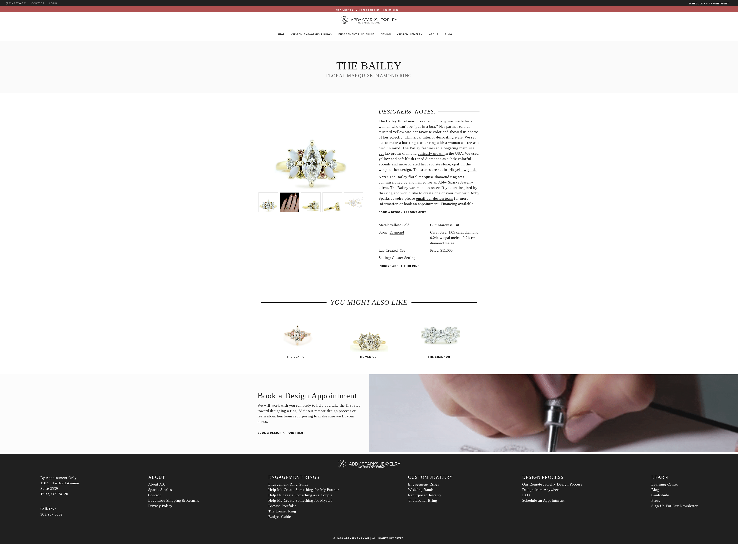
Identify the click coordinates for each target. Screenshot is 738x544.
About (433, 34)
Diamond (397, 232)
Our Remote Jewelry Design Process (552, 484)
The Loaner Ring (282, 511)
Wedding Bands (421, 489)
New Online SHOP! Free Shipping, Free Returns (367, 9)
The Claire (296, 356)
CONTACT (38, 3)
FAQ (526, 495)
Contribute (660, 495)
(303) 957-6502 (16, 3)
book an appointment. (422, 204)
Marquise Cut (448, 225)
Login (53, 3)
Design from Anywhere (541, 489)
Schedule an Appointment (543, 500)
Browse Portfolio (282, 506)
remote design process (332, 411)
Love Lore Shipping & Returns (173, 500)
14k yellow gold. (462, 169)
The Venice (367, 356)
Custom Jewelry (409, 34)
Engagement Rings (423, 484)
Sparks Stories (160, 489)
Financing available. (457, 204)
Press (655, 500)
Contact (154, 495)
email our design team (434, 198)
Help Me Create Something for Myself (300, 500)
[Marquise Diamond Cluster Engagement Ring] (297, 333)
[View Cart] (63, 3)
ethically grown (431, 153)
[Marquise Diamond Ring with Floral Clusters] (441, 333)
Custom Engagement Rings (311, 34)
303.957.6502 (51, 514)
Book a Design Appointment (402, 212)
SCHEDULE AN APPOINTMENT (709, 3)
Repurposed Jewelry (424, 495)
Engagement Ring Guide (356, 34)
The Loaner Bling (422, 500)
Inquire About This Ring (400, 266)
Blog (448, 34)
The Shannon (439, 356)
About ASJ (157, 484)
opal (455, 164)
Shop (281, 34)
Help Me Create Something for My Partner (303, 489)
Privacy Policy (160, 506)
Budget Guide (279, 516)
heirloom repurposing (295, 416)
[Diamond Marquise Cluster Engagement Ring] (369, 333)
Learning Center (664, 484)
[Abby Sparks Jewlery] (369, 467)
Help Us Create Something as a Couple (300, 495)
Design (386, 34)
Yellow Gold (399, 225)
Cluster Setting (403, 257)
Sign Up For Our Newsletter (674, 506)
